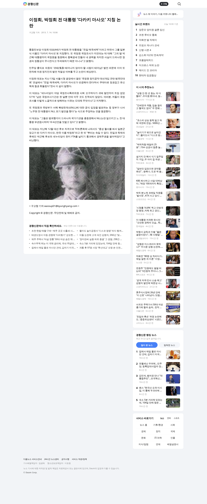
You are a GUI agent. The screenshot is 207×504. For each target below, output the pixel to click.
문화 (143, 437)
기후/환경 (158, 424)
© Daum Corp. (30, 472)
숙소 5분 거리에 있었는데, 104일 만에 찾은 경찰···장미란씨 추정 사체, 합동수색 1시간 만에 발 (101, 243)
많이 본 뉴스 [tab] (147, 345)
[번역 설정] (111, 40)
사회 (173, 424)
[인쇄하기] (122, 40)
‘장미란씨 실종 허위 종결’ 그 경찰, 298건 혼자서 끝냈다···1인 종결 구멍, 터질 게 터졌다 (101, 239)
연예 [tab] (169, 418)
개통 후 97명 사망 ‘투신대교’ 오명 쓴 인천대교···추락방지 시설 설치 (101, 247)
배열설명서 (172, 444)
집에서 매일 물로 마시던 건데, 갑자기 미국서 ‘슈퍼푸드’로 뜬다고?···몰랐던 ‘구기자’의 (54, 247)
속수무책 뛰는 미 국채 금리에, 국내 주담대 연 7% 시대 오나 (54, 243)
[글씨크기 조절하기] (116, 40)
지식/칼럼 (143, 444)
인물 (173, 437)
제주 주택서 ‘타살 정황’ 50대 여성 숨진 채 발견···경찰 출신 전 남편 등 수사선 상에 (54, 239)
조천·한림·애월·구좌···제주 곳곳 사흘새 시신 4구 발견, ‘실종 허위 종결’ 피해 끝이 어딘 (54, 230)
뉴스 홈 (143, 424)
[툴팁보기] (180, 24)
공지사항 (65, 459)
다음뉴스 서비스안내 (32, 459)
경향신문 (33, 4)
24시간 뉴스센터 (51, 459)
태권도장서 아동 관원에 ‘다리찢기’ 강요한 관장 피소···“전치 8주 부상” (54, 235)
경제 (143, 431)
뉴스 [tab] (162, 418)
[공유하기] (173, 3)
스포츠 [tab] (176, 418)
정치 (158, 431)
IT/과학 (158, 437)
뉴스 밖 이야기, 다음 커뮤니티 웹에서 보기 (163, 14)
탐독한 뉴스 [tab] (169, 345)
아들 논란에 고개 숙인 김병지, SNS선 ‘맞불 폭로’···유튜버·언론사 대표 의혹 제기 (101, 235)
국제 (173, 431)
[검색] (180, 3)
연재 (158, 444)
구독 (165, 4)
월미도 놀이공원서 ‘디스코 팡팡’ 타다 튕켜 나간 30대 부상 (101, 230)
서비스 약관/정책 (79, 459)
